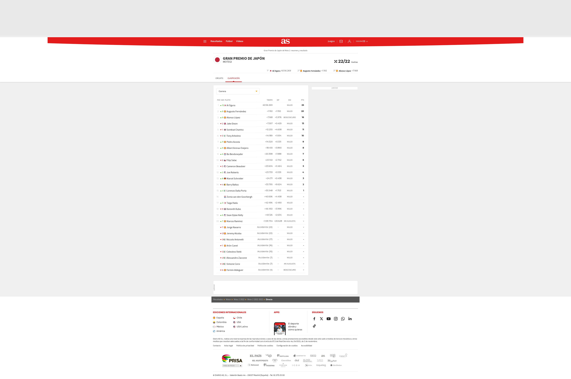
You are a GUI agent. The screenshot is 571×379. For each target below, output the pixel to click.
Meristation (321, 365)
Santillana (282, 355)
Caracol (343, 355)
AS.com (323, 355)
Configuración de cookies (287, 345)
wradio (276, 360)
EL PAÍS (255, 355)
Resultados (216, 41)
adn (332, 355)
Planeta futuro (317, 360)
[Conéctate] (349, 41)
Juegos (331, 41)
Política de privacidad (245, 345)
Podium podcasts (269, 365)
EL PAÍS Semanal (307, 360)
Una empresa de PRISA (232, 358)
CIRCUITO (219, 78)
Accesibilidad (306, 345)
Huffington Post (260, 360)
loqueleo (308, 365)
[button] (232, 365)
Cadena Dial (296, 360)
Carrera (222, 91)
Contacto (217, 345)
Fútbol (229, 41)
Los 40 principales (268, 355)
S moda (295, 365)
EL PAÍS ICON (283, 365)
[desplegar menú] (205, 41)
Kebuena (330, 360)
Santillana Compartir (299, 355)
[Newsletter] (341, 41)
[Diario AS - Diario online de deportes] (285, 41)
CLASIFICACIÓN (234, 78)
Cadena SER (313, 355)
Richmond (342, 360)
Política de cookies (265, 345)
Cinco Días (285, 360)
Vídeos (239, 41)
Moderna (253, 365)
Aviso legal (228, 345)
